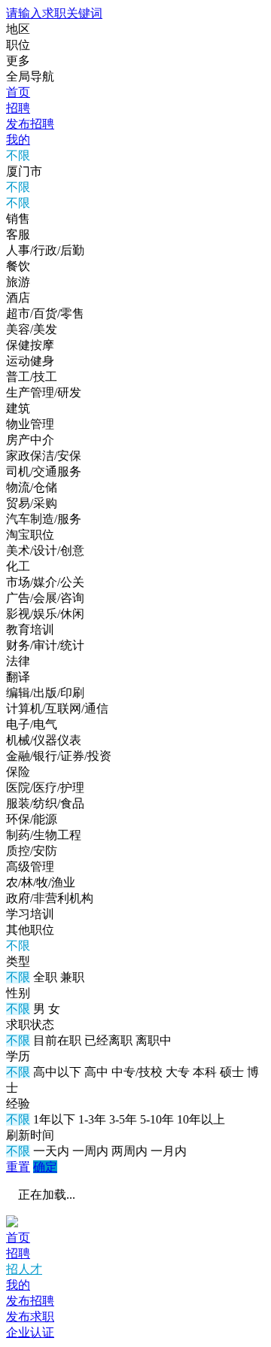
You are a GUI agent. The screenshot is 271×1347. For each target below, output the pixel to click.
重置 (18, 1166)
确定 (45, 1166)
